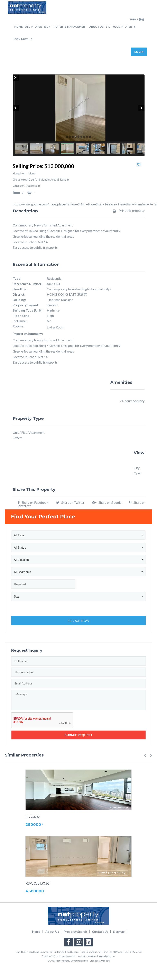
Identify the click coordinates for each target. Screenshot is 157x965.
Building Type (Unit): (28, 310)
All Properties (36, 26)
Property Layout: (26, 305)
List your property (121, 26)
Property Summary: (28, 333)
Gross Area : (21, 179)
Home (18, 26)
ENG (133, 19)
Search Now (78, 621)
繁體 (141, 19)
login (139, 51)
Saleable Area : (48, 179)
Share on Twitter (72, 502)
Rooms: (18, 326)
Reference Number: (27, 283)
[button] (145, 755)
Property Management (69, 26)
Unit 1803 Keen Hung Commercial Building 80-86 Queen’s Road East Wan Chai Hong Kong (65, 951)
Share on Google (110, 502)
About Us (96, 26)
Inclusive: (20, 321)
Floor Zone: (21, 315)
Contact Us (23, 39)
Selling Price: (28, 166)
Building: (19, 299)
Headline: (20, 289)
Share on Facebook (35, 502)
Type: (17, 278)
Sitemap (119, 931)
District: (19, 294)
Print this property (131, 210)
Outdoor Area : (22, 185)
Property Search (75, 931)
